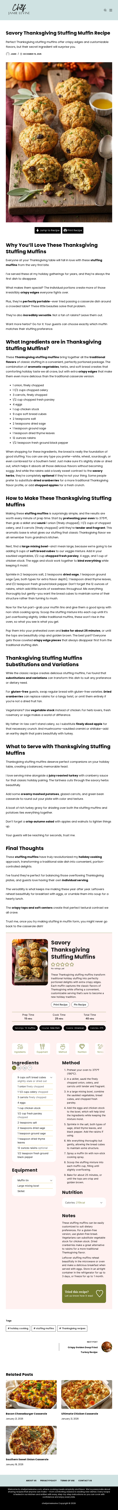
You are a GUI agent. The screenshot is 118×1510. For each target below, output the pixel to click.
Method (63, 1052)
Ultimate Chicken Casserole (79, 1413)
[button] (53, 964)
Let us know (72, 1295)
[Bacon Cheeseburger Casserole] (31, 1394)
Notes (100, 1052)
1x (14, 1067)
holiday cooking (18, 1328)
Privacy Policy (48, 1480)
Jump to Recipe (49, 230)
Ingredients (20, 1052)
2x (19, 1067)
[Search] (105, 10)
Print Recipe (74, 230)
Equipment (42, 1052)
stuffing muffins (43, 1328)
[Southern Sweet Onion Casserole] (31, 1440)
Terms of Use (67, 1480)
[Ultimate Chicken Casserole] (86, 1394)
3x (24, 1067)
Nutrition (82, 1052)
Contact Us (85, 1480)
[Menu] (110, 10)
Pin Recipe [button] (80, 1004)
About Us (31, 1480)
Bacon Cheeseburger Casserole (26, 1413)
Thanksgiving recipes (72, 1328)
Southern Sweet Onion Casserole (27, 1459)
